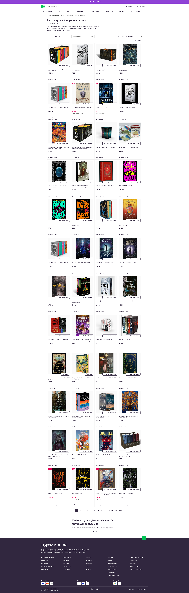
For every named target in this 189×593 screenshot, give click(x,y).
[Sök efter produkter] (118, 6)
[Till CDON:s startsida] (43, 6)
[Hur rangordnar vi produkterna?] (119, 36)
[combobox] (84, 6)
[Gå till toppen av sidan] (144, 538)
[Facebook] (97, 589)
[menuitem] (47, 11)
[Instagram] (91, 589)
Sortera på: (124, 36)
